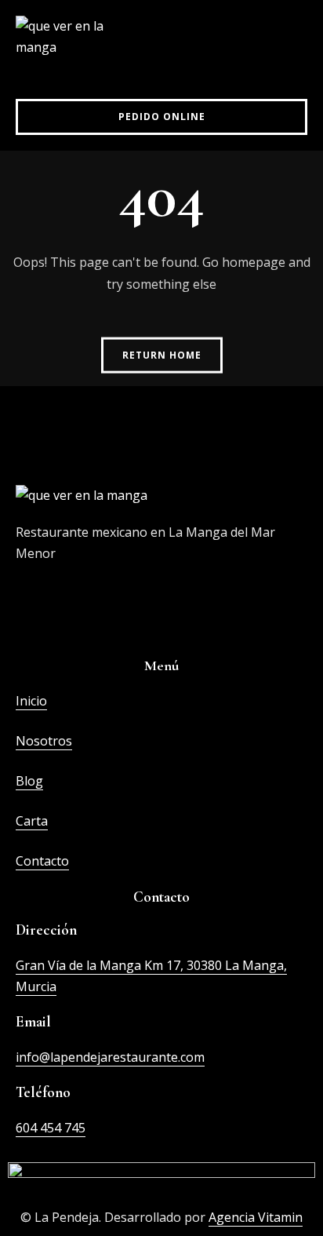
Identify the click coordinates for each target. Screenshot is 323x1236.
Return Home (161, 354)
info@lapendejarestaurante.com (110, 1057)
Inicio (31, 700)
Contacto (42, 861)
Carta (32, 820)
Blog (29, 780)
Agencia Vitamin (256, 1217)
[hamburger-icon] (289, 49)
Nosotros (44, 740)
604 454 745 (50, 1127)
